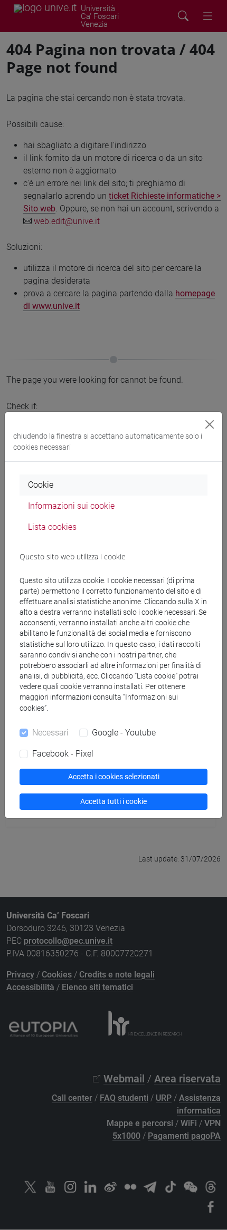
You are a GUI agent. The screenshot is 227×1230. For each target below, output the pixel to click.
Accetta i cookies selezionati (113, 776)
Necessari (50, 733)
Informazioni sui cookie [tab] (71, 506)
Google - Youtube (124, 733)
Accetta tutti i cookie (113, 801)
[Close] (209, 424)
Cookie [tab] (40, 485)
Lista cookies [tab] (52, 527)
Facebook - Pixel (62, 754)
